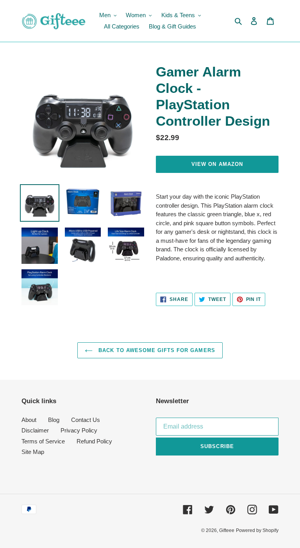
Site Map (32, 451)
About (28, 419)
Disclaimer (35, 430)
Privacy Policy (79, 430)
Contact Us (85, 419)
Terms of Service (43, 441)
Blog (53, 419)
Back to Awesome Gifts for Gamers (155, 350)
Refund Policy (94, 441)
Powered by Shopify (257, 530)
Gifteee (226, 530)
